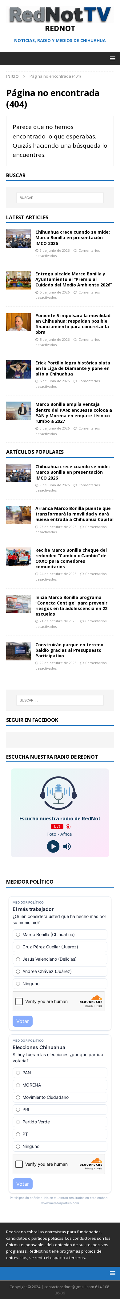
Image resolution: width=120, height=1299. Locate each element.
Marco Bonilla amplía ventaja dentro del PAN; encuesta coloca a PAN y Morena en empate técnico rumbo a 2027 (73, 412)
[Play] (53, 846)
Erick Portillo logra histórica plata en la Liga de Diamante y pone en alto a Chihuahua (72, 368)
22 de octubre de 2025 (58, 662)
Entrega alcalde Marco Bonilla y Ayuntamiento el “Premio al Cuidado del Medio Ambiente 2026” (73, 279)
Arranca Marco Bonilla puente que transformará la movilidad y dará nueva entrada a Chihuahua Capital (74, 513)
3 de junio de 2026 (55, 428)
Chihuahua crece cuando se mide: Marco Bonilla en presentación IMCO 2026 (72, 237)
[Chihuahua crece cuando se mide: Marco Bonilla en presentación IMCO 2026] (18, 238)
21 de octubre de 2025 (58, 621)
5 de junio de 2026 (55, 292)
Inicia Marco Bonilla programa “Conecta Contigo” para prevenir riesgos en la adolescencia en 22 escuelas (71, 605)
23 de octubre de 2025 (58, 526)
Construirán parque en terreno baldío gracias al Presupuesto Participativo (69, 650)
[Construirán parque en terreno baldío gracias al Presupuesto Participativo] (18, 651)
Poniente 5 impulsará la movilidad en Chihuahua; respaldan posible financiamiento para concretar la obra (72, 324)
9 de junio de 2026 (55, 250)
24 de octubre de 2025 (58, 573)
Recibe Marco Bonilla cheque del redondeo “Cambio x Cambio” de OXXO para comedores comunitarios (71, 558)
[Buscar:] (60, 198)
